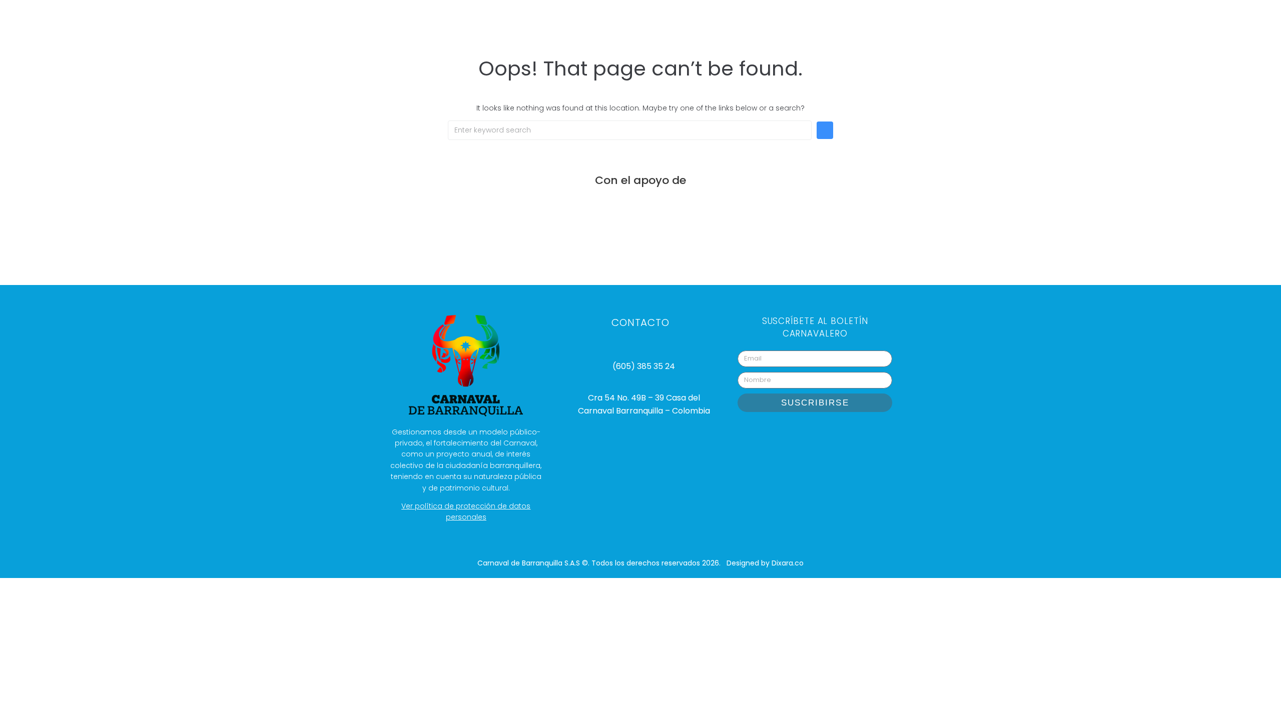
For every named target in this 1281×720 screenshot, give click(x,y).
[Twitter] (852, 434)
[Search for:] (630, 130)
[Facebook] (827, 434)
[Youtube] (802, 434)
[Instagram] (777, 434)
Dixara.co (788, 563)
